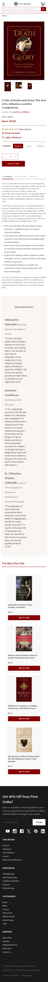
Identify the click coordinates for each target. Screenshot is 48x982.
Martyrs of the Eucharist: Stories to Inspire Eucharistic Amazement (22, 656)
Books (5, 902)
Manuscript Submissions (12, 860)
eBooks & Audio (9, 916)
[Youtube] (8, 831)
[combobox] (24, 9)
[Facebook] (22, 831)
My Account (7, 948)
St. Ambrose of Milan (19, 112)
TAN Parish (7, 849)
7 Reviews (33, 176)
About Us (6, 845)
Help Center (7, 938)
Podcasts (6, 884)
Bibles (5, 906)
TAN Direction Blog (10, 877)
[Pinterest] (36, 831)
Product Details (21, 176)
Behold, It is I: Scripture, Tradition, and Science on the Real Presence (23, 707)
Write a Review (24, 129)
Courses (6, 909)
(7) (16, 129)
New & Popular (8, 920)
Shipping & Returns (10, 945)
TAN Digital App (8, 874)
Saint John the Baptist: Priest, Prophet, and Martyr (20, 606)
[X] (29, 831)
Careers (6, 856)
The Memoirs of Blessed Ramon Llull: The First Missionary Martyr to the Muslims (23, 758)
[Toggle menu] (3, 4)
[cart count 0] (43, 4)
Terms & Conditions (11, 975)
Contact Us (7, 952)
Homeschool (7, 913)
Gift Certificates (9, 888)
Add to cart (24, 618)
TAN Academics (8, 852)
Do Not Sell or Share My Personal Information (21, 970)
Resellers (6, 941)
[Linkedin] (43, 831)
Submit (39, 822)
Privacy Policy (27, 975)
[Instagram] (15, 831)
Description (7, 176)
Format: (7, 145)
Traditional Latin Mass (11, 881)
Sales (5, 923)
